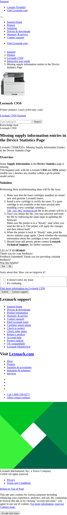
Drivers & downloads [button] (18, 31)
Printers (11, 55)
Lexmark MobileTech (18, 346)
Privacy (11, 479)
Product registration (17, 312)
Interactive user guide (18, 61)
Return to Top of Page (12, 488)
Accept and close (10, 513)
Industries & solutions (18, 370)
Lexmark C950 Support (13, 115)
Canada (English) (16, 7)
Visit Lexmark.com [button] (17, 10)
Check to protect (16, 328)
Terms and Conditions (19, 483)
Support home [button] (14, 22)
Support (11, 51)
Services (11, 373)
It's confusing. (14, 283)
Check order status (17, 331)
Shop (10, 361)
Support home (14, 306)
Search (37, 121)
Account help (14, 337)
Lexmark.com (21, 354)
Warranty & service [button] (17, 34)
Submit (4, 292)
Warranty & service (17, 315)
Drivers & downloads (18, 309)
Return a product (16, 334)
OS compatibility (16, 343)
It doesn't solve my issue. (20, 279)
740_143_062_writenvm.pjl (22, 210)
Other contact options (18, 397)
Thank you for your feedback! (16, 253)
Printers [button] (11, 25)
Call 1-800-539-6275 (18, 394)
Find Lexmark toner (18, 322)
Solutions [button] (12, 28)
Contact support (20, 292)
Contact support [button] (15, 37)
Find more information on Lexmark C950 (22, 288)
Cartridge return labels (19, 325)
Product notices (15, 340)
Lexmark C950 (15, 58)
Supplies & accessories (19, 367)
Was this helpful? (9, 262)
